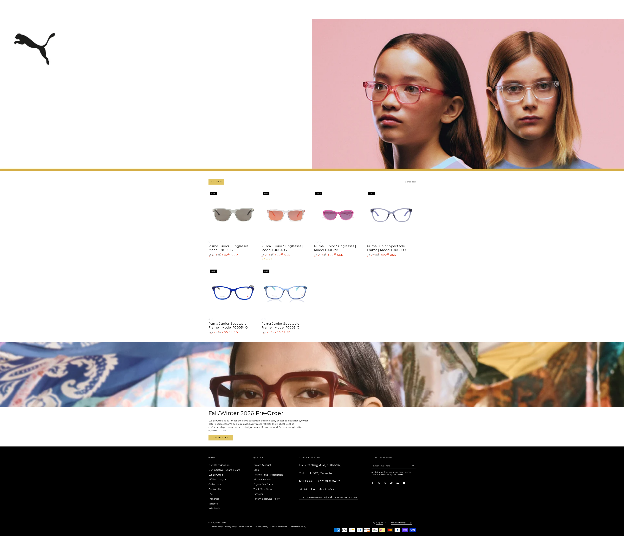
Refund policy (216, 527)
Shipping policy (261, 527)
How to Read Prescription (268, 474)
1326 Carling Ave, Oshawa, (320, 465)
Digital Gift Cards (263, 484)
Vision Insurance (263, 479)
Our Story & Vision (218, 465)
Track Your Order (263, 489)
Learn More (221, 438)
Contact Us (214, 489)
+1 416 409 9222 (322, 489)
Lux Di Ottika (215, 474)
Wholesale (214, 508)
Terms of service (245, 527)
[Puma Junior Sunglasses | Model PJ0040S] (285, 215)
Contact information (279, 527)
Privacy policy (230, 527)
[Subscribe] (414, 466)
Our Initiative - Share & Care (224, 470)
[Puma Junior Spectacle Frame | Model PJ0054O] (232, 292)
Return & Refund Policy (267, 498)
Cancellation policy (298, 527)
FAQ (211, 494)
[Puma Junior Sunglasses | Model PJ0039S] (338, 215)
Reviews (258, 494)
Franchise (213, 498)
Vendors (213, 503)
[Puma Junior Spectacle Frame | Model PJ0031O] (285, 292)
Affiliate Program (218, 479)
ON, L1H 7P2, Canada (315, 473)
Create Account (262, 465)
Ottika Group (220, 523)
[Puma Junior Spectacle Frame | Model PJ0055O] (391, 215)
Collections (214, 484)
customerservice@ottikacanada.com (328, 497)
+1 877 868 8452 (327, 481)
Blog (256, 470)
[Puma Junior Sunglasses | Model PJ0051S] (232, 215)
